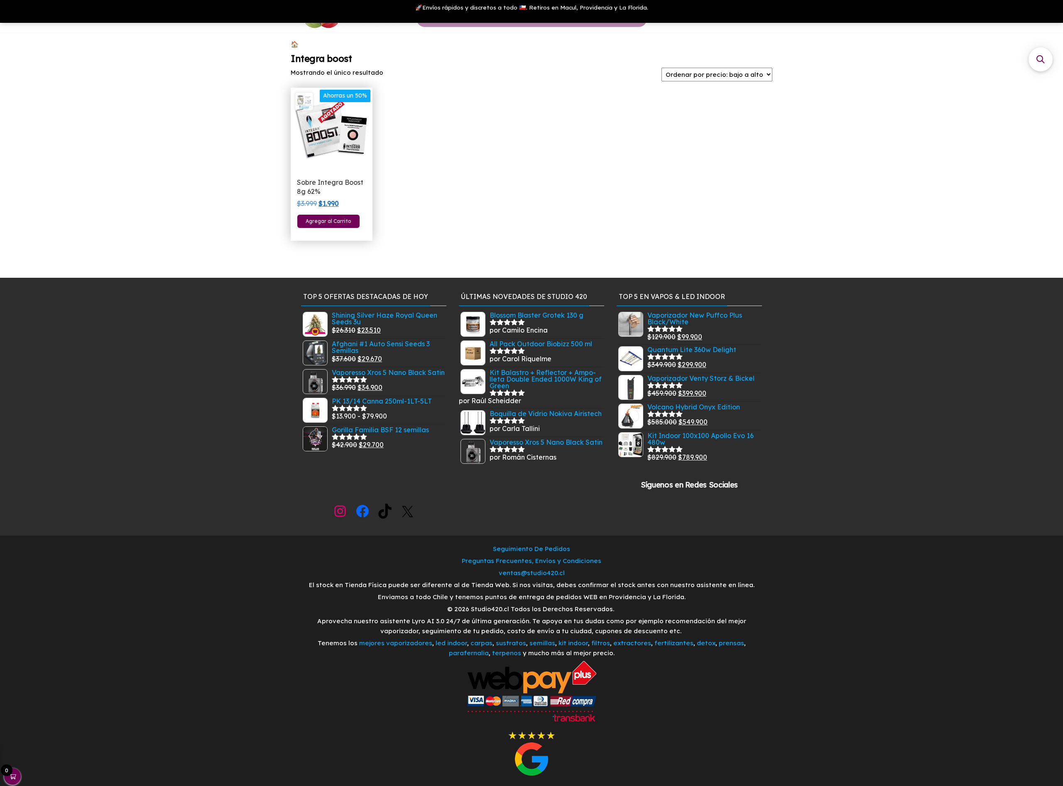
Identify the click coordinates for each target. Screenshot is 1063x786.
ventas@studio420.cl (532, 573)
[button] (1041, 59)
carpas (481, 643)
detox (706, 643)
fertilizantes (673, 643)
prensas (731, 643)
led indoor (451, 643)
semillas (542, 643)
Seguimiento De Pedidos (531, 549)
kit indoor (573, 643)
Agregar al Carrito (328, 221)
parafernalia (469, 653)
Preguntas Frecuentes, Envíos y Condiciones (531, 561)
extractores (632, 643)
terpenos (505, 653)
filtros (600, 643)
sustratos (511, 643)
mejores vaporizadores (395, 643)
